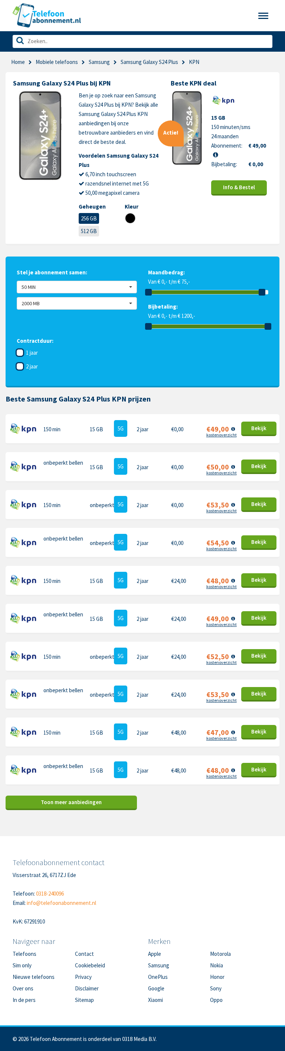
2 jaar (32, 366)
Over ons (23, 988)
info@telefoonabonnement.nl (61, 902)
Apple (154, 953)
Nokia (216, 965)
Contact (84, 953)
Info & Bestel (239, 187)
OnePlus (158, 976)
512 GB (89, 231)
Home (18, 61)
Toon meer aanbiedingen (71, 802)
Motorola (220, 953)
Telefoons (24, 953)
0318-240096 (50, 893)
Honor (217, 976)
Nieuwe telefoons (34, 976)
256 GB (89, 218)
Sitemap (84, 999)
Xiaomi (155, 999)
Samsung (99, 61)
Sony (216, 988)
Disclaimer (87, 988)
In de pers (24, 999)
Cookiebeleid (90, 965)
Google (156, 988)
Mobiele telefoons (57, 61)
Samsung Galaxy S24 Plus (149, 61)
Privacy (83, 976)
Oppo (216, 999)
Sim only (22, 965)
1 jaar (32, 352)
